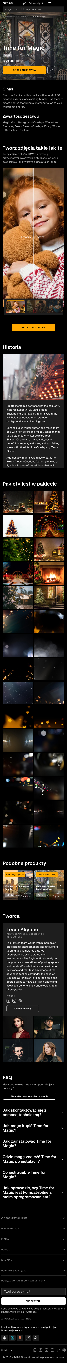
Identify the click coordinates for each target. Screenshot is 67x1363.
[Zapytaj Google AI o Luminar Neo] (36, 1338)
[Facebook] (8, 1001)
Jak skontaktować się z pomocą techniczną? (33, 1112)
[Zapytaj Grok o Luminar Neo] (28, 1338)
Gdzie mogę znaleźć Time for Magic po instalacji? (33, 1159)
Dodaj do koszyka (24, 70)
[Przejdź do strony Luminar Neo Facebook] (34, 1350)
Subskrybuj (33, 1301)
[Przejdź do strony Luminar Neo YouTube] (52, 1350)
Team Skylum (27, 55)
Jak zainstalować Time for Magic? (33, 1143)
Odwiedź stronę (22, 1008)
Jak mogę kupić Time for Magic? (33, 1128)
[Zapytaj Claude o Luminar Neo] (20, 1338)
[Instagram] (14, 1001)
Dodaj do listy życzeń (17, 880)
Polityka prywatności (25, 1311)
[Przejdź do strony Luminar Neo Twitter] (58, 1350)
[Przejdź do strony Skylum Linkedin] (46, 1350)
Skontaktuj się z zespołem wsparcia (29, 1096)
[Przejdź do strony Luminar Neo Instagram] (40, 1350)
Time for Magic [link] (39, 16)
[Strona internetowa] (20, 1001)
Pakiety (24, 16)
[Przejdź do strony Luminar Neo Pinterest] (64, 1350)
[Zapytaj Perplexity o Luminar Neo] (12, 1338)
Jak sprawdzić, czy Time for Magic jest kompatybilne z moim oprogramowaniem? (33, 1192)
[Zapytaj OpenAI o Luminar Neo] (4, 1338)
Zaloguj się (36, 3)
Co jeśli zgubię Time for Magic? (33, 1174)
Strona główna (10, 16)
